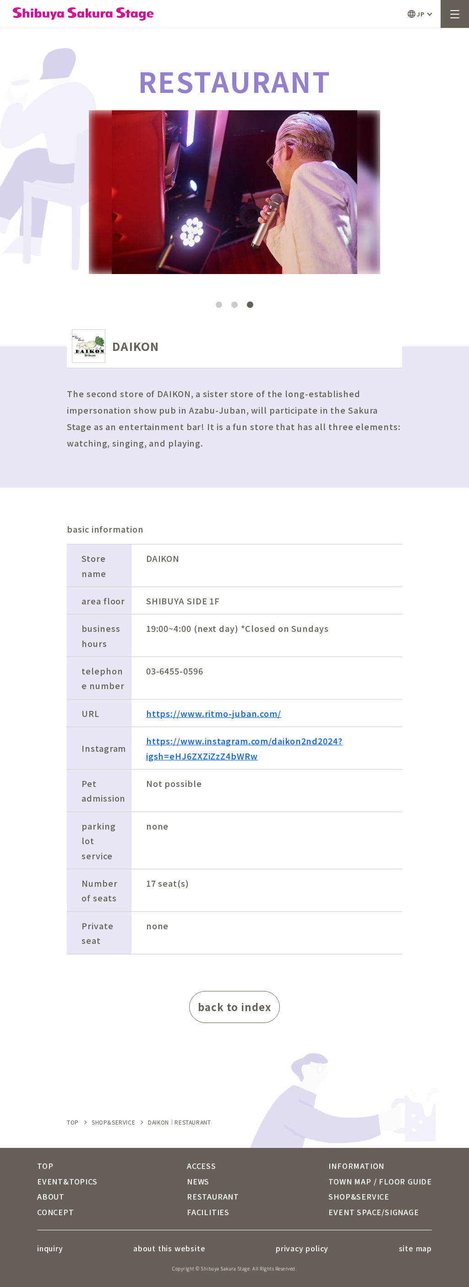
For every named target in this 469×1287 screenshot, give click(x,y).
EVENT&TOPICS (67, 1181)
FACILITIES (208, 1211)
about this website (169, 1248)
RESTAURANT (213, 1196)
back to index (234, 1006)
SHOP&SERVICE (113, 1122)
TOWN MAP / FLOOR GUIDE (380, 1181)
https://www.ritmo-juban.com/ (213, 713)
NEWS (198, 1181)
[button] (307, 182)
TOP (73, 1122)
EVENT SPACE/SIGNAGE (373, 1211)
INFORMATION (356, 1165)
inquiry (50, 1248)
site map (415, 1248)
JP (420, 14)
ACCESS (201, 1165)
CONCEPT (55, 1211)
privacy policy (302, 1248)
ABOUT (51, 1196)
